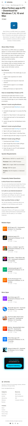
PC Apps (7, 5)
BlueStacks (17, 107)
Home (3, 5)
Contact (3, 409)
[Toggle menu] (2, 2)
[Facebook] (15, 423)
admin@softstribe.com (9, 388)
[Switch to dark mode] (25, 2)
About (3, 407)
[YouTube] (10, 423)
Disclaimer (4, 415)
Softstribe (7, 381)
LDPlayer (17, 141)
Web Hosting (18, 394)
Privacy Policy (5, 411)
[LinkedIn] (17, 423)
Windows (4, 400)
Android (3, 396)
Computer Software (19, 400)
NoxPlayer (17, 128)
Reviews (3, 402)
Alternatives (4, 398)
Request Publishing (14, 365)
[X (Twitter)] (12, 423)
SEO (16, 398)
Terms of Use (4, 413)
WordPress (4, 394)
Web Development (19, 396)
